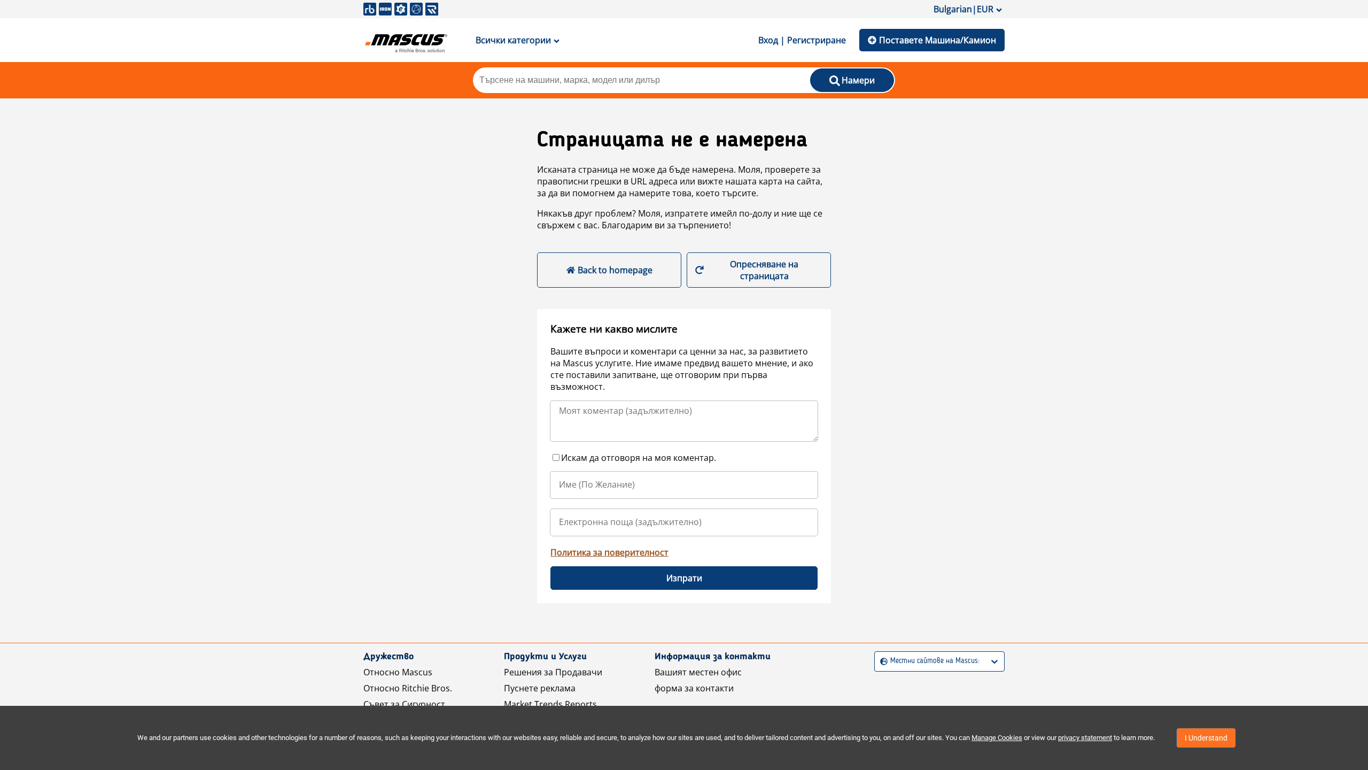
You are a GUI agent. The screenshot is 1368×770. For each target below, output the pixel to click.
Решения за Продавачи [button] (553, 672)
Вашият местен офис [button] (698, 672)
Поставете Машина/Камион (937, 40)
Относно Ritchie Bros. (407, 688)
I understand (1206, 738)
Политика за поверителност (609, 552)
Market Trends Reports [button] (550, 704)
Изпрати (684, 578)
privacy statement (1085, 738)
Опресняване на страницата (764, 270)
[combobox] (881, 661)
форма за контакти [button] (694, 688)
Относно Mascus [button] (397, 672)
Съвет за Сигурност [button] (404, 704)
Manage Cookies (996, 738)
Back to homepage (615, 270)
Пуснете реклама (540, 688)
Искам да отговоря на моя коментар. (638, 458)
